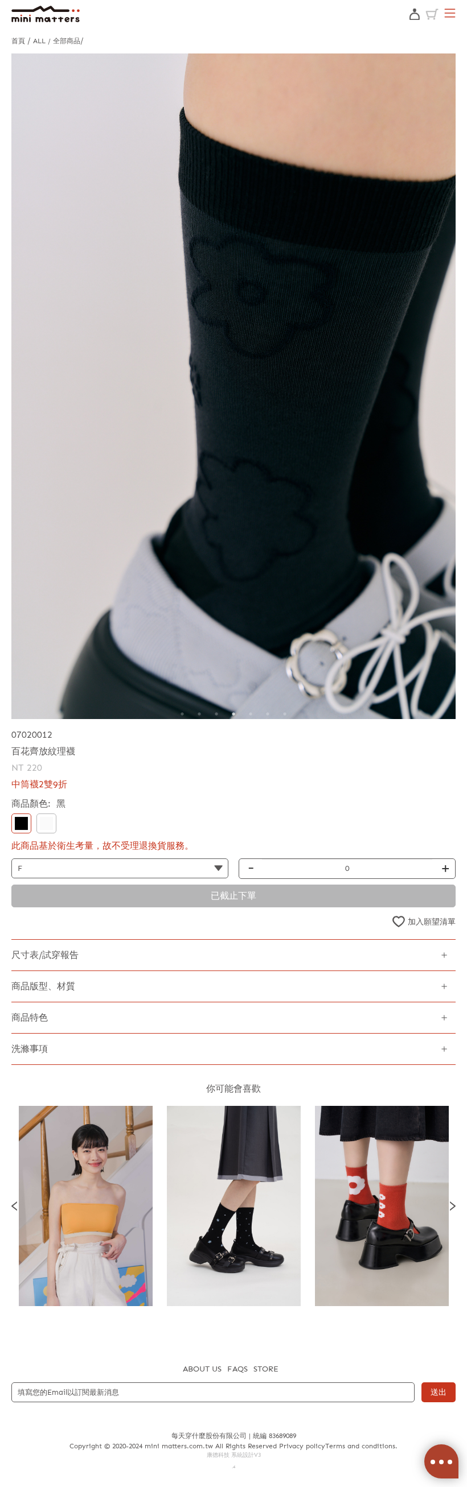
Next (453, 1206)
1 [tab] (182, 714)
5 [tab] (250, 714)
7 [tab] (284, 714)
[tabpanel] (233, 386)
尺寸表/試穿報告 (45, 954)
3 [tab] (216, 714)
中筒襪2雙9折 (39, 784)
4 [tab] (233, 714)
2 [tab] (199, 714)
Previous (14, 1206)
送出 (438, 1392)
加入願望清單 (432, 922)
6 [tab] (267, 714)
